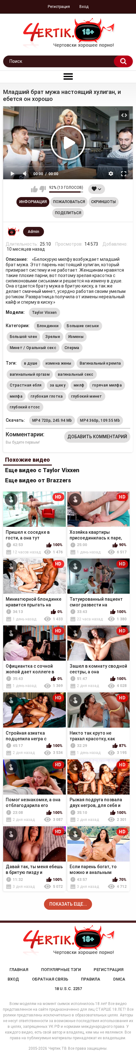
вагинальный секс (76, 374)
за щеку (57, 385)
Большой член (23, 336)
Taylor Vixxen (44, 312)
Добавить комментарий (97, 436)
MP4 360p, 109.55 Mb (100, 420)
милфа (16, 396)
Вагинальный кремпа (100, 363)
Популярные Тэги (61, 969)
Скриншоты (103, 202)
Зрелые (52, 336)
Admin (33, 231)
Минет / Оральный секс (33, 348)
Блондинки (48, 326)
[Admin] (13, 231)
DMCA (119, 979)
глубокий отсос (25, 407)
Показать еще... (68, 904)
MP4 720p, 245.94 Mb (52, 420)
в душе (31, 363)
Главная (18, 969)
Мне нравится (34, 189)
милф (79, 385)
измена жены (58, 363)
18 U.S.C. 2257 (68, 988)
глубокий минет (86, 396)
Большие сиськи (83, 326)
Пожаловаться (69, 202)
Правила (90, 979)
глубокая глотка (47, 396)
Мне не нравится (42, 189)
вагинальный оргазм (30, 374)
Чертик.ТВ (57, 1048)
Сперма (72, 348)
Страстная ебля (26, 385)
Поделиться (68, 213)
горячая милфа (107, 385)
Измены (75, 336)
